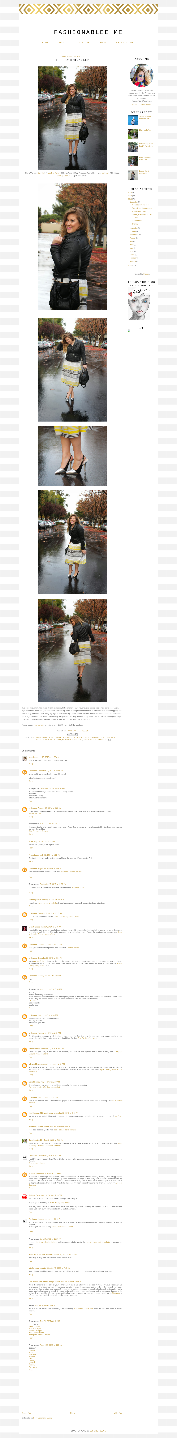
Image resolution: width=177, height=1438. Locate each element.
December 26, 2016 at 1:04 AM (50, 958)
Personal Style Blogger (94, 740)
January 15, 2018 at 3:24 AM (49, 1033)
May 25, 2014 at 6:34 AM (50, 824)
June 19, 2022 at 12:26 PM (51, 1239)
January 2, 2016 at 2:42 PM (53, 900)
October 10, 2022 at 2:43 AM (58, 1268)
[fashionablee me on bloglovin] (139, 320)
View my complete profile (141, 104)
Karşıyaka (33, 1367)
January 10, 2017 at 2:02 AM (49, 976)
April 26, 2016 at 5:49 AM (51, 927)
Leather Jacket (54, 173)
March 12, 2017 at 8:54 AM (51, 989)
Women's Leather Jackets (71, 872)
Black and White (145, 130)
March (132, 255)
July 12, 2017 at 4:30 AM (48, 1015)
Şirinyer (32, 1363)
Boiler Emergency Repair (60, 1203)
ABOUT (62, 43)
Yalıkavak (33, 1354)
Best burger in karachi (37, 1163)
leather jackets (35, 900)
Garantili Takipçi (35, 1331)
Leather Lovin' (137, 221)
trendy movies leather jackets (98, 1242)
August (133, 238)
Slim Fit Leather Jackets (38, 831)
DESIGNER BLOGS (98, 1431)
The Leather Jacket (139, 211)
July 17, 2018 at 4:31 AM (48, 1097)
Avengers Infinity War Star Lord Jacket (44, 1087)
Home (45, 43)
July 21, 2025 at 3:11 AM (50, 1321)
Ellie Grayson (34, 927)
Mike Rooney (34, 1049)
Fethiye (32, 1357)
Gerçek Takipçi (35, 1328)
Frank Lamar (34, 855)
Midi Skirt (66, 740)
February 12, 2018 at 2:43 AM (52, 1049)
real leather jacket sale (83, 1309)
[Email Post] (109, 740)
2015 (130, 192)
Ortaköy (32, 1361)
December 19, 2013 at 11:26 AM (46, 757)
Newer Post (26, 1413)
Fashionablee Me (88, 32)
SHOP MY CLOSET (125, 43)
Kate (30, 757)
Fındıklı (32, 1350)
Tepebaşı (32, 1365)
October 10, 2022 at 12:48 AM (65, 1255)
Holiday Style (112, 737)
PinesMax (116, 1293)
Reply (31, 764)
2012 (130, 265)
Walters (32, 1195)
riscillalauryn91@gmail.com (41, 1113)
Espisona (33, 1156)
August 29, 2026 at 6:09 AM (51, 1345)
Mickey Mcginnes (36, 1064)
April (132, 251)
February (133, 258)
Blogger (146, 274)
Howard (32, 1173)
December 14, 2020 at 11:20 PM (49, 1195)
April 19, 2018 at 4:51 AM (54, 1064)
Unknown (33, 771)
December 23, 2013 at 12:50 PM (50, 771)
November (134, 228)
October (133, 231)
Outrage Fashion (63, 176)
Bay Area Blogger (64, 737)
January (133, 261)
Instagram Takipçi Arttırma (39, 1335)
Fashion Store (78, 887)
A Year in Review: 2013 (140, 205)
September (134, 235)
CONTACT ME (83, 43)
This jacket (38, 725)
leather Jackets (35, 813)
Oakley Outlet (38, 961)
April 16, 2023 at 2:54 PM (71, 1282)
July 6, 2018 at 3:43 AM (50, 1082)
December (134, 202)
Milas (31, 1359)
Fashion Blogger (81, 737)
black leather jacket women (65, 1130)
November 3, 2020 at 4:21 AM (50, 1156)
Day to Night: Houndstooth (142, 208)
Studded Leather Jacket (39, 1127)
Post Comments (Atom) (42, 1418)
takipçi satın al (35, 1326)
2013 (130, 199)
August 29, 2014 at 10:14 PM (49, 869)
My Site (118, 1116)
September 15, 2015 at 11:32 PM (53, 884)
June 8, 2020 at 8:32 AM (53, 1140)
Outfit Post (77, 740)
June (132, 245)
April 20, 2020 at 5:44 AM (60, 1127)
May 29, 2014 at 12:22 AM (44, 841)
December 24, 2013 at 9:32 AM (52, 788)
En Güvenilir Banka (36, 1333)
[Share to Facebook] (76, 734)
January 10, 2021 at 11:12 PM (50, 1219)
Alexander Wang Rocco (43, 737)
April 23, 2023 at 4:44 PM (45, 1306)
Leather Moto (40, 740)
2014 (130, 196)
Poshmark (105, 173)
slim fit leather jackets (48, 903)
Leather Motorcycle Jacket (62, 1227)
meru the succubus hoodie (40, 1255)
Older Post (118, 1413)
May (131, 248)
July (131, 241)
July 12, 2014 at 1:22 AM (50, 855)
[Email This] (68, 734)
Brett (31, 841)
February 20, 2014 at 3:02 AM (49, 808)
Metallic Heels (54, 740)
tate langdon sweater (37, 1268)
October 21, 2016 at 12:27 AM (50, 945)
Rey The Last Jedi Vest (87, 1038)
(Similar (41, 173)
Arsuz (31, 1352)
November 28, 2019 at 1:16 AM (66, 1113)
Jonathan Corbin (36, 1140)
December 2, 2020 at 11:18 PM (48, 1173)
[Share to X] (73, 734)
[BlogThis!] (71, 734)
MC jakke (32, 1001)
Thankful (135, 224)
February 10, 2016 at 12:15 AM (50, 913)
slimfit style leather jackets (46, 1242)
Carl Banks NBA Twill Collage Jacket (44, 1282)
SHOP (103, 43)
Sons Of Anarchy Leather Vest (66, 916)
